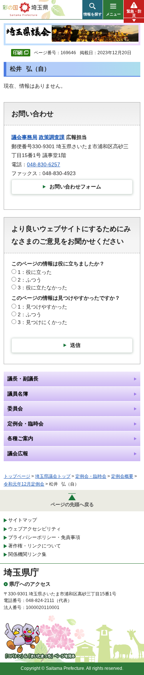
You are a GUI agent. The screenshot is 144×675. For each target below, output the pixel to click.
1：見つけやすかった (42, 307)
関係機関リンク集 (27, 554)
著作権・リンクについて (34, 546)
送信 (75, 345)
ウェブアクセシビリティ (34, 529)
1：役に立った (35, 272)
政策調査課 (52, 137)
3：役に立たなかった (42, 287)
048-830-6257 (43, 164)
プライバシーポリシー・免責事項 (44, 537)
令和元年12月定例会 (24, 484)
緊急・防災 (134, 13)
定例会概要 (122, 476)
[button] (92, 9)
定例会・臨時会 (90, 476)
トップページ (17, 476)
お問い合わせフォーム (75, 186)
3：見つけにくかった (42, 322)
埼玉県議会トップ (53, 476)
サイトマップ (22, 520)
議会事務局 (24, 137)
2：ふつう (29, 280)
